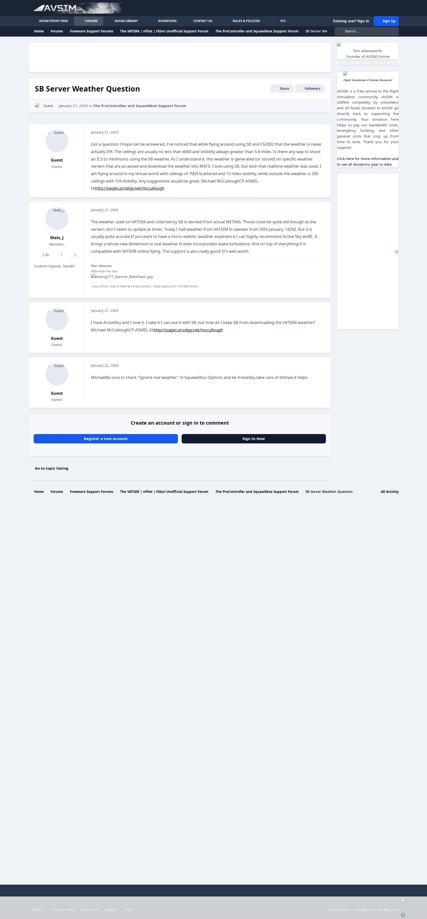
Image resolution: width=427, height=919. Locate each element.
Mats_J (57, 237)
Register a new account (106, 438)
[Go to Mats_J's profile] (56, 218)
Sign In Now (253, 438)
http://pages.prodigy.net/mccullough (129, 188)
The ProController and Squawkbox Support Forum (139, 105)
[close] (403, 899)
